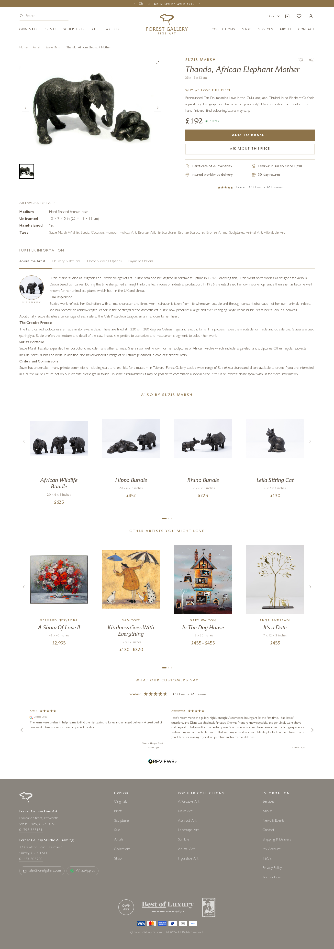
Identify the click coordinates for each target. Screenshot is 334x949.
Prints (50, 29)
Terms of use (272, 878)
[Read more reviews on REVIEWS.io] (163, 762)
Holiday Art (128, 233)
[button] (44, 16)
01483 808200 (31, 859)
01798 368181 (31, 830)
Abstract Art (187, 821)
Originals (28, 29)
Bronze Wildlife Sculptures (157, 233)
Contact (268, 830)
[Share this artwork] (311, 59)
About (285, 29)
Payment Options (140, 261)
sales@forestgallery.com (45, 871)
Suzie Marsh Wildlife (64, 233)
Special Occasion (92, 233)
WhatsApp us (85, 871)
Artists (112, 29)
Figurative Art (188, 859)
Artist (37, 47)
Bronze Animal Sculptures (225, 233)
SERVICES (265, 29)
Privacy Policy (272, 868)
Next (157, 107)
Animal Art (254, 233)
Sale (95, 29)
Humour (112, 233)
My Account (271, 849)
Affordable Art (274, 233)
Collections (223, 29)
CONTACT (306, 29)
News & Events (273, 821)
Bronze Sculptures (191, 233)
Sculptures (74, 29)
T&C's (267, 859)
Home (23, 47)
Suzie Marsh (53, 47)
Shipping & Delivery (277, 840)
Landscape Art (188, 830)
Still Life (183, 840)
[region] (167, 730)
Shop (246, 29)
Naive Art (185, 811)
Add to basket (250, 135)
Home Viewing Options (104, 261)
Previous (25, 107)
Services (268, 802)
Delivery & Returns (66, 261)
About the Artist (32, 261)
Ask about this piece (250, 149)
